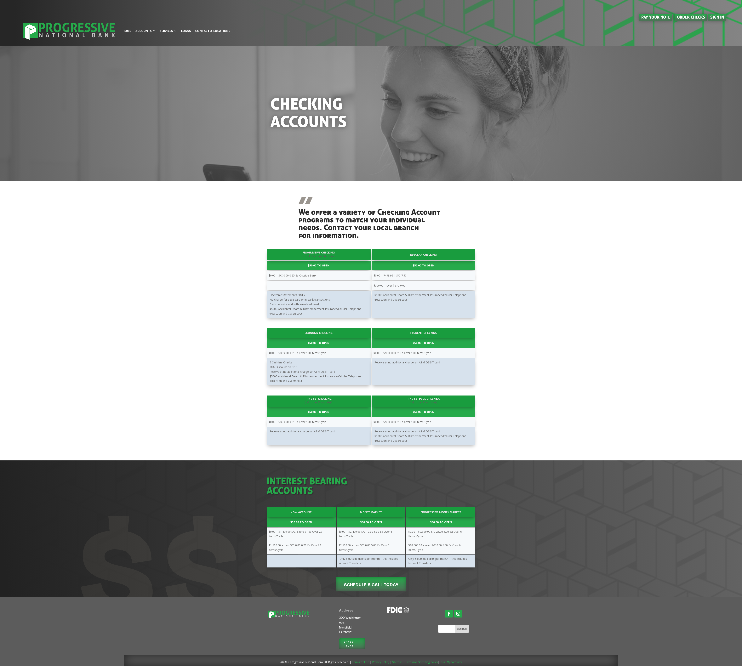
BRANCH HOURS (350, 644)
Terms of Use (360, 662)
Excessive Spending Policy (422, 662)
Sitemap (397, 662)
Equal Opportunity (450, 662)
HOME (127, 31)
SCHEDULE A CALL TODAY (371, 584)
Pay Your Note (655, 17)
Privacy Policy (380, 662)
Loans (186, 31)
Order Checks (691, 17)
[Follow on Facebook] (449, 614)
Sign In (717, 17)
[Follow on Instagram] (458, 614)
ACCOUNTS (143, 31)
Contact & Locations (212, 31)
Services (166, 31)
